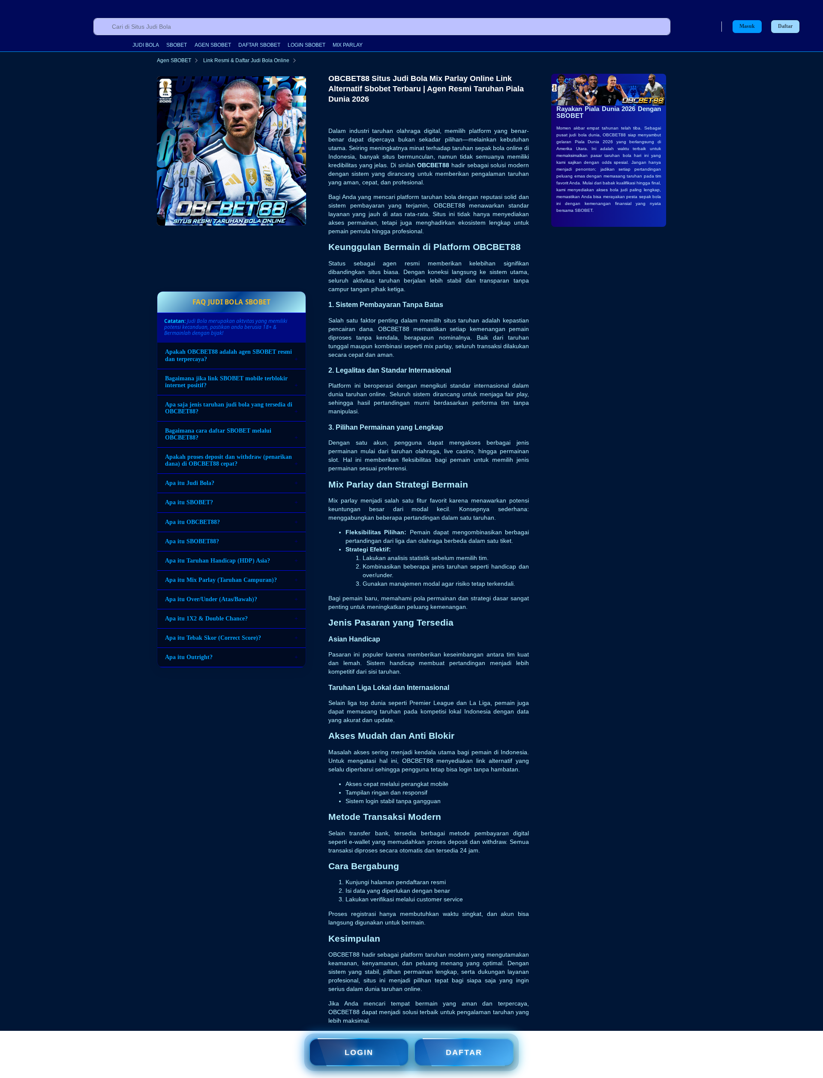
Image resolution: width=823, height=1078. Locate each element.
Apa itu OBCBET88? (192, 522)
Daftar (785, 26)
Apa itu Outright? (189, 657)
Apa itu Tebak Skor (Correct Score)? (213, 638)
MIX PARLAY (348, 45)
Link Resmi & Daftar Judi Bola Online (246, 60)
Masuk (747, 26)
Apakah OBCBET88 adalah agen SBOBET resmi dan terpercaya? (228, 355)
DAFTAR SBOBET (259, 45)
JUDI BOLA (145, 45)
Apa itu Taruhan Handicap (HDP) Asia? (217, 560)
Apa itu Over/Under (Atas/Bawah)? (211, 599)
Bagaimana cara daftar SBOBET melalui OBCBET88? (218, 434)
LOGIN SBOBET (306, 45)
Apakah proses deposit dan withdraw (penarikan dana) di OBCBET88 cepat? (228, 460)
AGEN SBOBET (213, 45)
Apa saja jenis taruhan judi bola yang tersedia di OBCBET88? (228, 408)
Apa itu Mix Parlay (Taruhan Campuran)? (221, 580)
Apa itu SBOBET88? (192, 541)
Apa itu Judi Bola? (189, 483)
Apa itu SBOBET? (189, 503)
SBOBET (176, 45)
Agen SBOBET (174, 60)
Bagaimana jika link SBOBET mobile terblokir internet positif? (226, 381)
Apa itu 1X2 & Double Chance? (206, 618)
